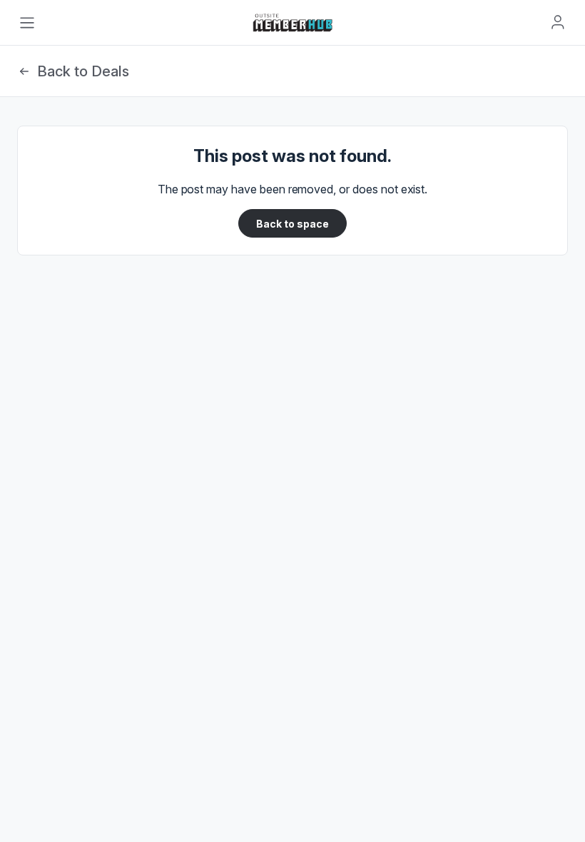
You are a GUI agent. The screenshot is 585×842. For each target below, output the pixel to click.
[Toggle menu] (27, 23)
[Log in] (558, 22)
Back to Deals (83, 71)
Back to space (292, 224)
